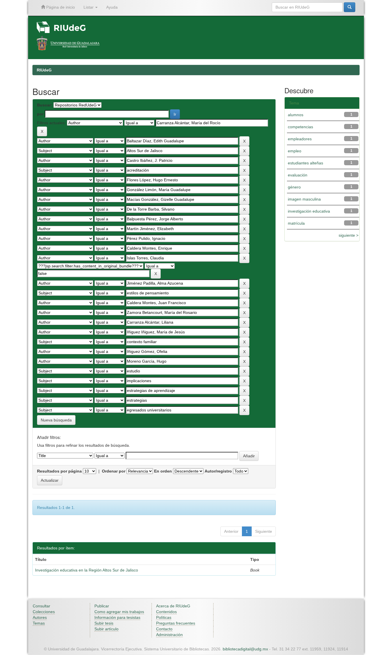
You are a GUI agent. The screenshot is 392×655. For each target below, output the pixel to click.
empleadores (300, 139)
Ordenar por (113, 471)
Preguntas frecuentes (175, 623)
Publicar (101, 606)
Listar (89, 7)
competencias (300, 127)
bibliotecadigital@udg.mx (245, 649)
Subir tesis (103, 623)
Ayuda (112, 7)
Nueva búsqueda (56, 420)
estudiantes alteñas (305, 163)
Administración (169, 634)
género (294, 187)
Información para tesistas (117, 617)
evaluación (297, 175)
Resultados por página (59, 471)
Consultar (41, 606)
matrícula (296, 223)
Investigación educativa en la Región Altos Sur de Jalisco (86, 570)
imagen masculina (304, 199)
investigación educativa (309, 211)
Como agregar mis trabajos (119, 611)
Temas (39, 623)
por (40, 114)
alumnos (295, 114)
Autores (40, 617)
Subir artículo (106, 629)
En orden (163, 471)
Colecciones (44, 611)
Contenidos (166, 611)
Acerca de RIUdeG (173, 606)
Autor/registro (218, 471)
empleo (294, 151)
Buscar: (44, 105)
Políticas (163, 617)
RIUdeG (44, 70)
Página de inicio (60, 7)
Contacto (164, 629)
